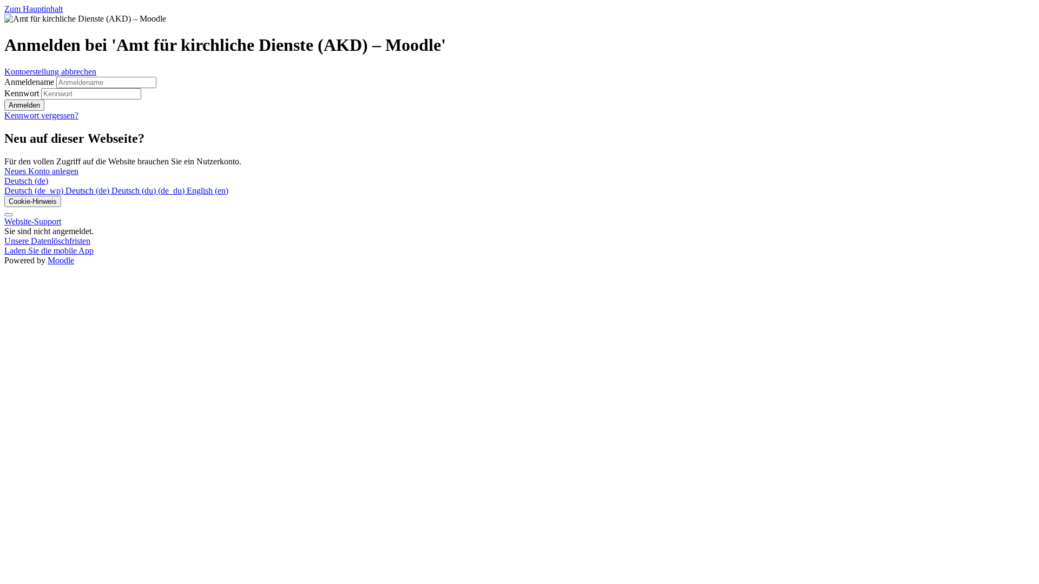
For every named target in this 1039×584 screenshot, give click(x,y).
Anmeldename (30, 82)
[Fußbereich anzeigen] (8, 214)
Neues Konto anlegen (41, 171)
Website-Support (32, 221)
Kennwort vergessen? (41, 115)
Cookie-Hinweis (33, 201)
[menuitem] (34, 190)
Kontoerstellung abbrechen (50, 71)
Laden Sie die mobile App (49, 250)
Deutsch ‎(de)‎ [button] (26, 180)
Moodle (61, 260)
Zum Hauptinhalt (33, 9)
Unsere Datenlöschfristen (47, 240)
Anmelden (24, 105)
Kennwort (21, 93)
